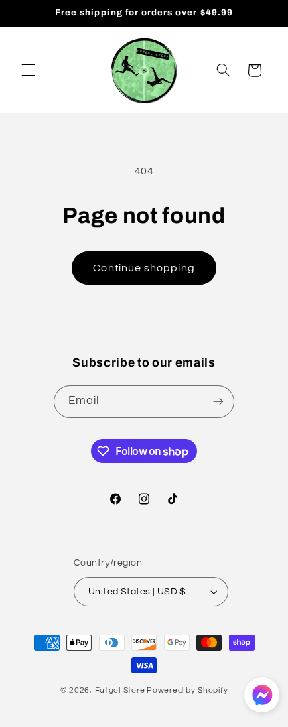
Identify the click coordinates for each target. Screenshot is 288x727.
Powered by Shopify (187, 690)
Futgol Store (120, 690)
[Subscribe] (218, 401)
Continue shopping (144, 268)
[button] (28, 70)
